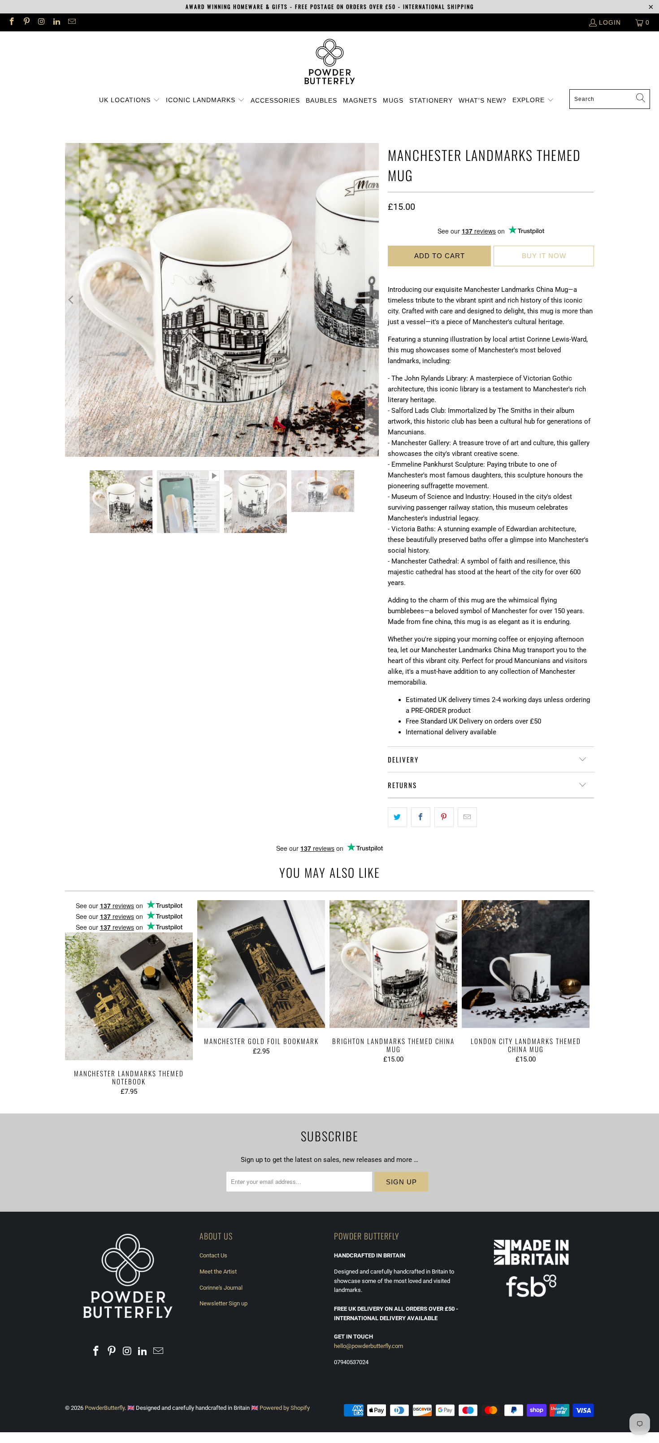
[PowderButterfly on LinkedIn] (56, 22)
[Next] (372, 300)
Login (610, 22)
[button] (129, 100)
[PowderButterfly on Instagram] (41, 22)
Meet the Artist (218, 1271)
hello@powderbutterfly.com (368, 1346)
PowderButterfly (105, 1407)
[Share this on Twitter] (397, 817)
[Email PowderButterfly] (71, 22)
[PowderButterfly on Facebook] (11, 22)
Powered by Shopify (285, 1407)
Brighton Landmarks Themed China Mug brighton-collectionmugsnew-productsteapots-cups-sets (393, 964)
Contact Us (213, 1255)
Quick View (129, 1001)
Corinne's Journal (221, 1287)
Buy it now (544, 256)
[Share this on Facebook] (420, 817)
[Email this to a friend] (467, 817)
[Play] (222, 300)
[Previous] (72, 300)
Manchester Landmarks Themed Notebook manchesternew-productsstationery (129, 980)
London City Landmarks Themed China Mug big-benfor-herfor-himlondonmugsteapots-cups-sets (526, 964)
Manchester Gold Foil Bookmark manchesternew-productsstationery (261, 964)
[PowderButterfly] (330, 62)
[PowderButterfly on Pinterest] (26, 22)
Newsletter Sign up (223, 1303)
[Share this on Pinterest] (444, 817)
